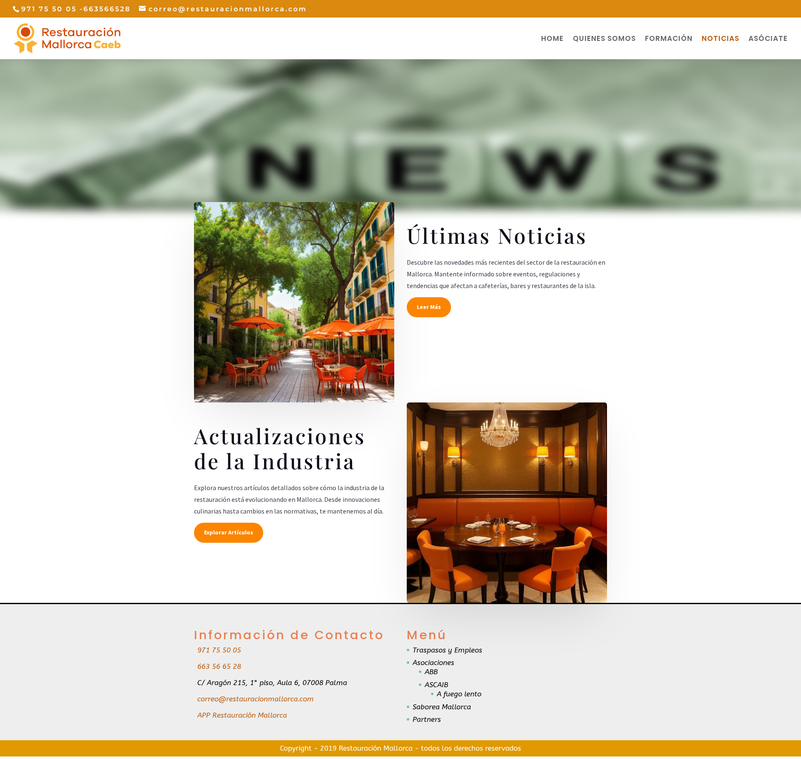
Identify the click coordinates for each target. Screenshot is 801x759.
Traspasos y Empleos (447, 650)
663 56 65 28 (219, 666)
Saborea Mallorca (442, 707)
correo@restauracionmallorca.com (255, 699)
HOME (552, 39)
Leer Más (429, 307)
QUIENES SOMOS (604, 39)
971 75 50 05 (219, 650)
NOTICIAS (720, 39)
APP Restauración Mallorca (242, 715)
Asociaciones (433, 662)
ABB (431, 672)
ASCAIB (436, 685)
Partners (427, 719)
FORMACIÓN (669, 39)
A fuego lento (459, 694)
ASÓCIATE (768, 39)
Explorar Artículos (228, 532)
